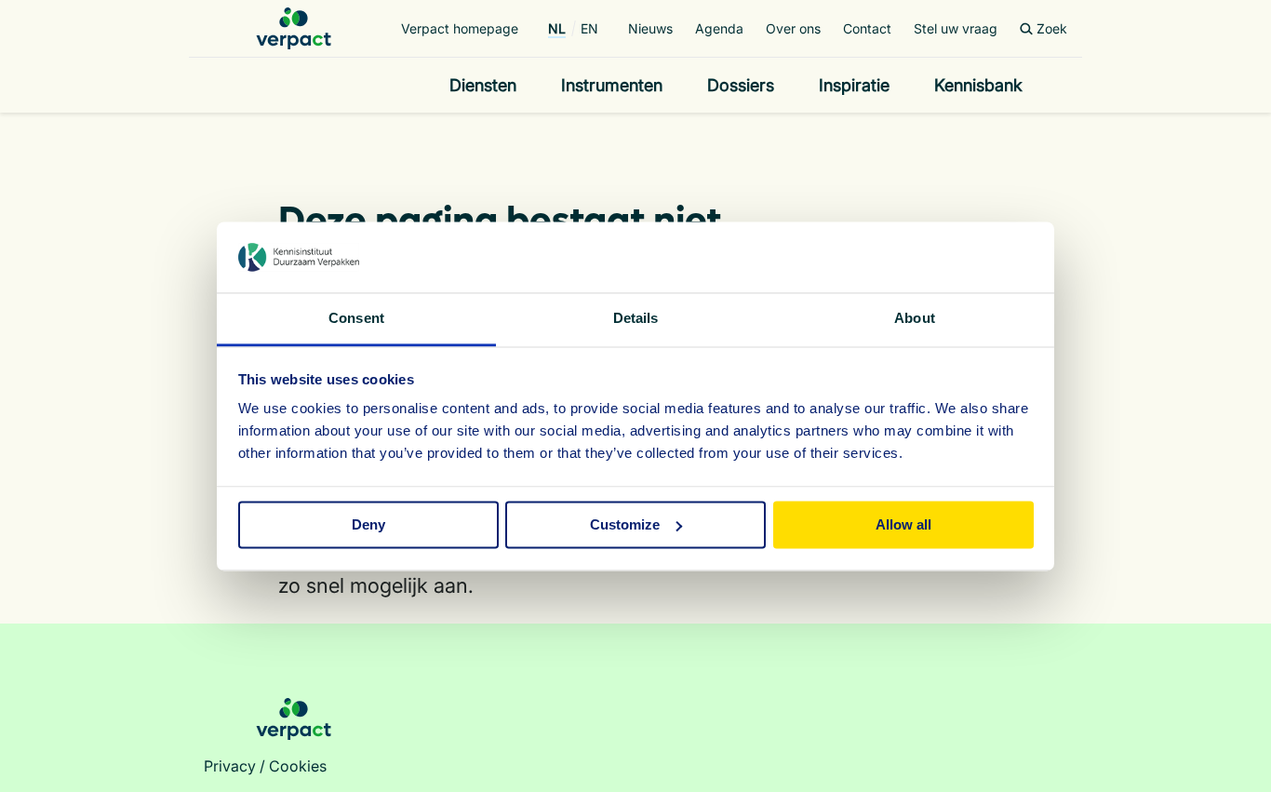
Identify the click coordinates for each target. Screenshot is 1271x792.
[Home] (293, 28)
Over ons (793, 28)
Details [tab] (636, 319)
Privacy (230, 766)
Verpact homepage (459, 28)
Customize (625, 524)
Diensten (482, 85)
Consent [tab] (356, 319)
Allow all (903, 524)
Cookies (298, 766)
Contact (867, 28)
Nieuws (650, 28)
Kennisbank (978, 85)
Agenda (719, 28)
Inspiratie (854, 85)
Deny (368, 524)
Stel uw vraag (955, 28)
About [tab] (914, 319)
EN (589, 28)
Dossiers (740, 85)
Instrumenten (611, 85)
